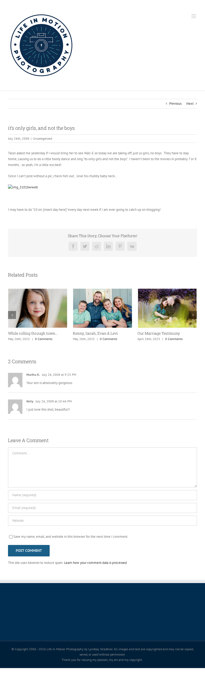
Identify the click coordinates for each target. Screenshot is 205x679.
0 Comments (43, 339)
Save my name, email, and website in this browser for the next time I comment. (70, 536)
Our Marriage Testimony (158, 333)
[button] (12, 315)
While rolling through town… (33, 333)
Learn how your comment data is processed (95, 562)
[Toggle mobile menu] (194, 16)
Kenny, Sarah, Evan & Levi (95, 333)
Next (190, 103)
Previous (175, 103)
